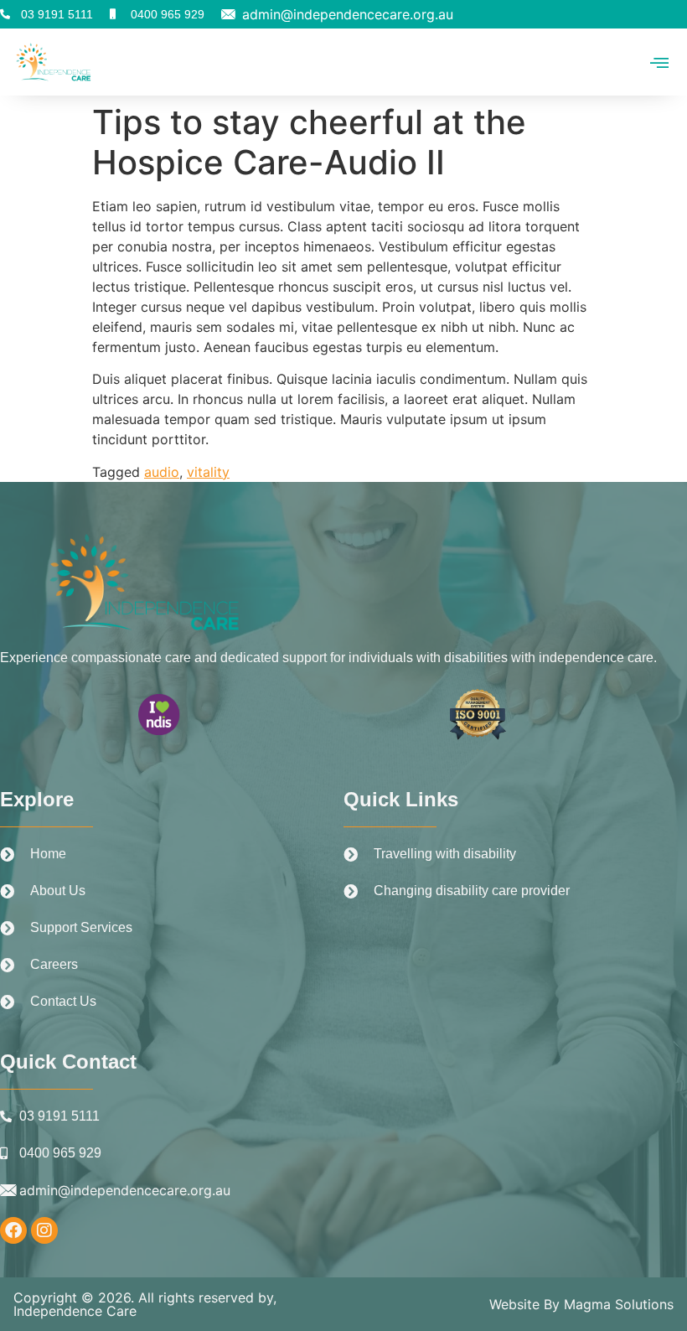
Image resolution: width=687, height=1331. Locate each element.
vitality (208, 472)
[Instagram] (44, 1230)
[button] (660, 61)
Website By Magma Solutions (581, 1304)
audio (161, 472)
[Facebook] (13, 1230)
